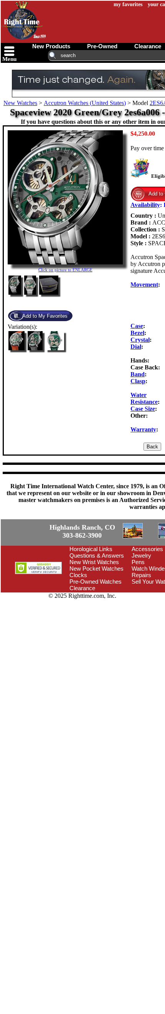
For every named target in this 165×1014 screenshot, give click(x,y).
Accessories (147, 549)
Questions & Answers (96, 555)
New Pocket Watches (96, 568)
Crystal (140, 339)
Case (136, 326)
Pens (138, 562)
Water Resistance (144, 398)
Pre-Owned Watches (95, 581)
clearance (147, 46)
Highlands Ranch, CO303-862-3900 (82, 531)
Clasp (137, 381)
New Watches (20, 103)
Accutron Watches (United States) (85, 103)
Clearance (82, 588)
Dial (135, 346)
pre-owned (102, 46)
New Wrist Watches (94, 562)
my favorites (128, 4)
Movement (144, 284)
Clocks (78, 575)
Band (137, 374)
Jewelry (141, 555)
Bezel (137, 333)
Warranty (143, 429)
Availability (145, 205)
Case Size (142, 408)
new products (51, 46)
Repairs (141, 575)
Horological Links (90, 549)
